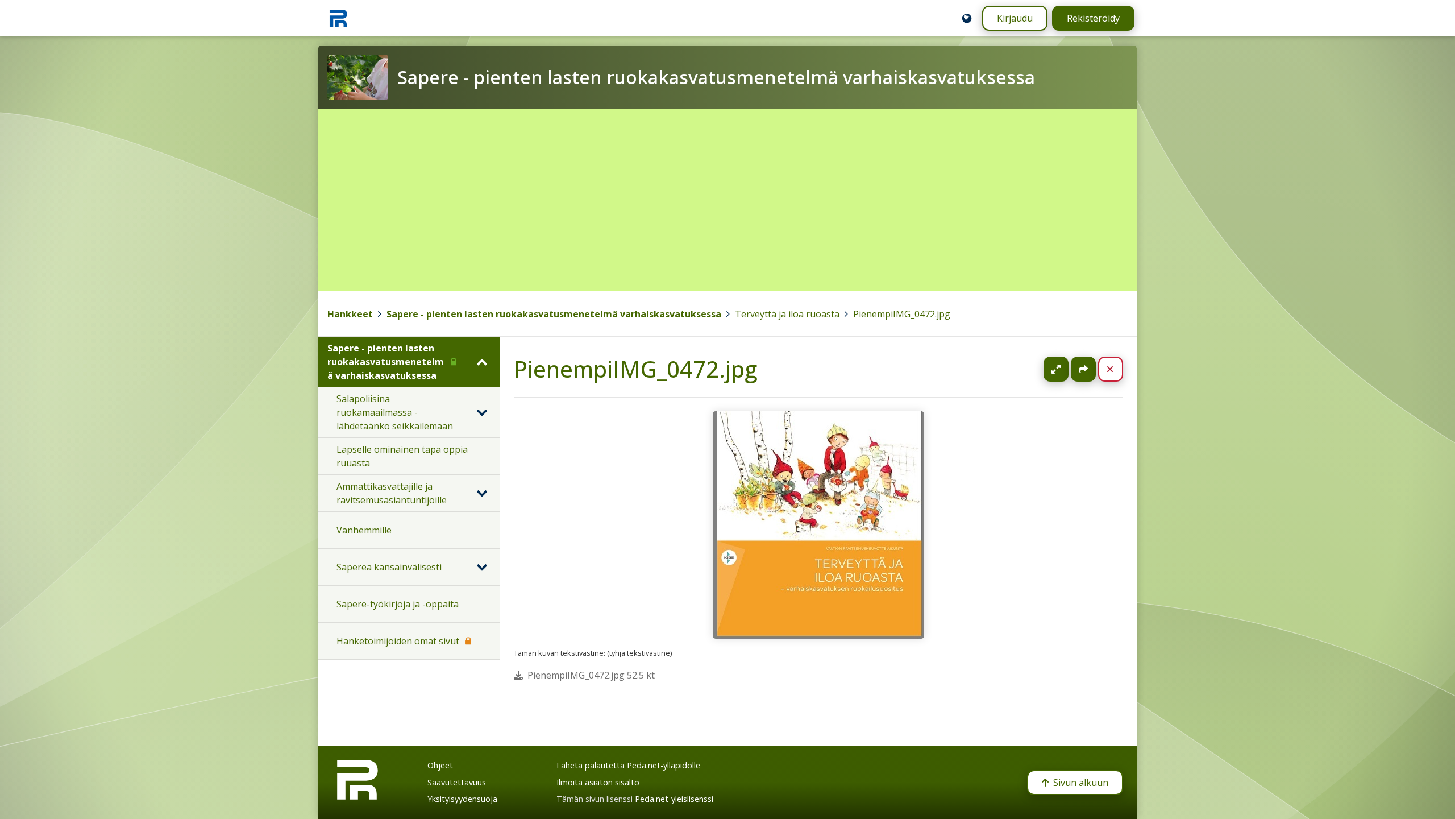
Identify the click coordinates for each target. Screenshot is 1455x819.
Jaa (1083, 369)
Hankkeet (350, 314)
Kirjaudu (1015, 18)
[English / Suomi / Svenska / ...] (967, 18)
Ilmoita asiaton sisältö (597, 782)
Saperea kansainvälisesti (389, 567)
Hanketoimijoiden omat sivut (397, 641)
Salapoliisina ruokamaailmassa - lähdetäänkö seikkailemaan (394, 412)
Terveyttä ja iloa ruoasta (787, 314)
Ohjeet (440, 765)
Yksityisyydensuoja (462, 798)
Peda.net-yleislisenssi (674, 798)
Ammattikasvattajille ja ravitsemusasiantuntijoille (391, 493)
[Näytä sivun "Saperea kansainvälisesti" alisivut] (481, 567)
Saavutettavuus (456, 782)
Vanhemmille (364, 530)
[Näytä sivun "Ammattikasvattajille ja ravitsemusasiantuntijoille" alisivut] (481, 493)
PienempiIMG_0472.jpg (901, 314)
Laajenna (1067, 369)
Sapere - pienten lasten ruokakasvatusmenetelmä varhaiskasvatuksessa (553, 314)
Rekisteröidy (1093, 18)
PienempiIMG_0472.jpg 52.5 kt (591, 675)
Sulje (1119, 369)
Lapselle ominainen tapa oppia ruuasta (402, 456)
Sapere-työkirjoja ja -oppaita (397, 604)
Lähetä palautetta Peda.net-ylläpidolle (628, 765)
